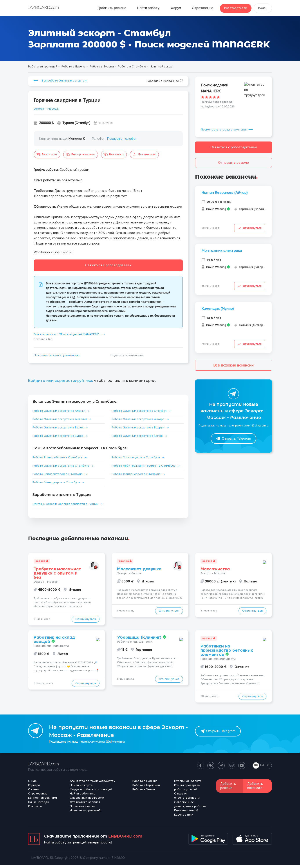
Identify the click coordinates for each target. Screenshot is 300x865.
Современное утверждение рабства (190, 804)
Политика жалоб (186, 810)
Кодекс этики (183, 814)
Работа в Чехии (143, 789)
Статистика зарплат (85, 802)
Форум (175, 8)
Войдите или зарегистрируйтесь (60, 381)
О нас (32, 781)
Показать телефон (122, 138)
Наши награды (38, 802)
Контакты (35, 806)
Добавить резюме (112, 8)
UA (262, 765)
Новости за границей (85, 810)
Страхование (202, 8)
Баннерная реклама (42, 797)
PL (268, 765)
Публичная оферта (188, 781)
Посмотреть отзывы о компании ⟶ (227, 129)
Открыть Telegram (236, 438)
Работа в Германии (146, 785)
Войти (262, 8)
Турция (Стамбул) (76, 123)
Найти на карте (81, 785)
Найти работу (148, 8)
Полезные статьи (82, 806)
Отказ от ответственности (187, 795)
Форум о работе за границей (91, 789)
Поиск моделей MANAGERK (214, 88)
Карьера (34, 785)
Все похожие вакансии (233, 365)
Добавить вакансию (255, 786)
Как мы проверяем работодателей (187, 787)
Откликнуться (252, 228)
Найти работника (82, 793)
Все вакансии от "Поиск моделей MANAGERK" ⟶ (69, 334)
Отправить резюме (233, 162)
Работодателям (235, 8)
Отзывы (33, 789)
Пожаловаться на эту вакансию (57, 355)
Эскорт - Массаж (46, 108)
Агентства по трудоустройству (92, 781)
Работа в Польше (144, 781)
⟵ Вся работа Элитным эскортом (60, 80)
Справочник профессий (87, 797)
